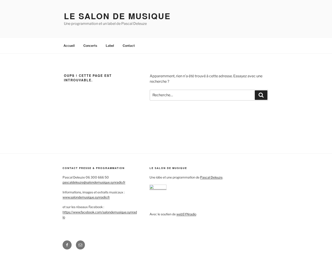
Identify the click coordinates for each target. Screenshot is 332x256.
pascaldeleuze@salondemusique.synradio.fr (94, 182)
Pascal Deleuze (211, 177)
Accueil (69, 45)
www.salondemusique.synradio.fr (86, 197)
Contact (129, 45)
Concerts (90, 45)
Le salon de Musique (117, 16)
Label (110, 45)
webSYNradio (186, 214)
